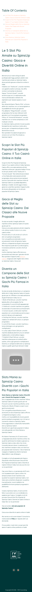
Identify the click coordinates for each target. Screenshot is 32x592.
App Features (16, 545)
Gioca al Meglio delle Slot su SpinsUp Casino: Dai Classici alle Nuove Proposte (17, 26)
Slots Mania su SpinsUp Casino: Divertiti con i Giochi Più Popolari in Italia (16, 40)
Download (16, 580)
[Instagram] (18, 570)
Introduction (16, 539)
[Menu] (29, 3)
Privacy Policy (16, 583)
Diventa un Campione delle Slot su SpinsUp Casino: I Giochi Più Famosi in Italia (17, 33)
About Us (16, 542)
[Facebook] (13, 570)
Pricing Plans (16, 577)
